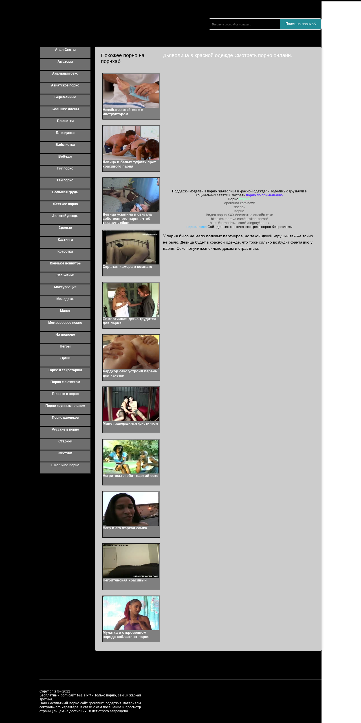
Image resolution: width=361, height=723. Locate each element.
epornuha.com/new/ (239, 203)
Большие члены (65, 109)
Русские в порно (65, 429)
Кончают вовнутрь (65, 263)
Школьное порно (65, 465)
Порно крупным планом (65, 406)
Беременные (65, 97)
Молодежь (65, 299)
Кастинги (65, 240)
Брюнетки (65, 121)
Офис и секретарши (65, 370)
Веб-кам (65, 157)
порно (239, 211)
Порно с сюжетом (65, 382)
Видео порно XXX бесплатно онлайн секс (239, 215)
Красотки (65, 251)
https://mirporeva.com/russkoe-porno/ (239, 219)
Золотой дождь (65, 216)
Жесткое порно (65, 204)
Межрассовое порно (65, 323)
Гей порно (65, 180)
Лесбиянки (65, 275)
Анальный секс (65, 73)
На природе (65, 334)
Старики (65, 441)
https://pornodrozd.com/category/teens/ (239, 223)
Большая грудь (65, 192)
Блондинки (65, 133)
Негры (65, 346)
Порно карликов (65, 418)
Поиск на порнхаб (300, 24)
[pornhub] (93, 32)
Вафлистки (65, 145)
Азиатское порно (65, 85)
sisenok (239, 207)
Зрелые (65, 228)
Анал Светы (65, 50)
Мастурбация (65, 287)
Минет (65, 311)
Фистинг (65, 453)
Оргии (65, 358)
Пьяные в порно (65, 394)
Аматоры (65, 62)
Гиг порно (65, 168)
